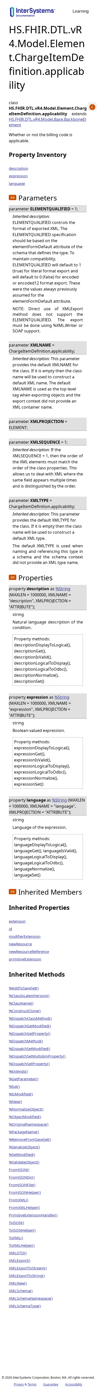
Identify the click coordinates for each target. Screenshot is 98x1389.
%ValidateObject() (24, 1162)
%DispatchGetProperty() (30, 1033)
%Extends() (18, 1071)
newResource (20, 943)
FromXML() (18, 1199)
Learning (81, 11)
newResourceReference (29, 951)
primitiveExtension (25, 958)
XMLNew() (18, 1283)
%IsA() (14, 1086)
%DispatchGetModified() (30, 1025)
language (17, 183)
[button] (12, 197)
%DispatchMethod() (26, 1040)
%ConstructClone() (25, 1010)
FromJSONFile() (22, 1184)
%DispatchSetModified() (29, 1048)
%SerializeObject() (24, 1146)
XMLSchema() (21, 1290)
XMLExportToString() (27, 1275)
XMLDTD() (18, 1252)
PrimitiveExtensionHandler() (33, 1214)
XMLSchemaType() (25, 1305)
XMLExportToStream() (28, 1267)
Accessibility (73, 1384)
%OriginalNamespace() (28, 1124)
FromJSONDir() (22, 1177)
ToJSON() (16, 1222)
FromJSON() (19, 1169)
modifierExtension (24, 936)
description (18, 168)
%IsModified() (21, 1093)
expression (18, 175)
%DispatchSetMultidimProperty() (37, 1056)
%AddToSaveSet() (24, 987)
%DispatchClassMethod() (30, 1018)
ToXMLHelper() (22, 1245)
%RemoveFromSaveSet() (30, 1139)
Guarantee (50, 1384)
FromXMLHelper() (24, 1207)
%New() (15, 1101)
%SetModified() (22, 1154)
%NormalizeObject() (26, 1109)
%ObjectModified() (25, 1116)
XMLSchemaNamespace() (31, 1298)
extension (17, 921)
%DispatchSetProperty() (29, 1063)
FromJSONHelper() (25, 1192)
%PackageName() (24, 1131)
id (10, 928)
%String (63, 588)
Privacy (19, 1384)
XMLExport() (19, 1260)
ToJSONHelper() (22, 1230)
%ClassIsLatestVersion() (29, 995)
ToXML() (16, 1237)
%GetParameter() (23, 1078)
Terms (32, 1384)
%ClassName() (21, 1003)
